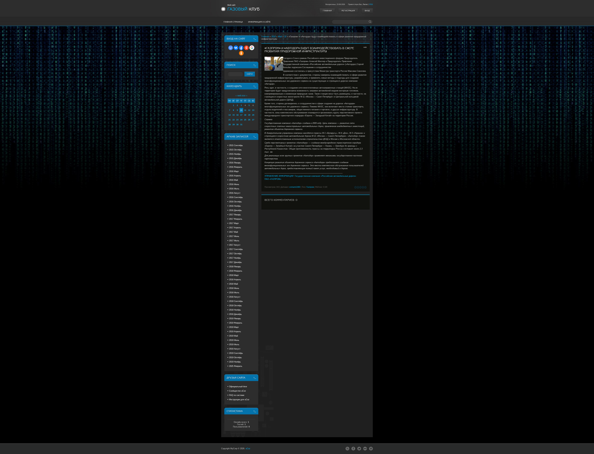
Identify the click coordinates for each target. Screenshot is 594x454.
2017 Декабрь (235, 262)
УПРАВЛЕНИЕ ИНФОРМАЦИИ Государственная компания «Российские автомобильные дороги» (310, 176)
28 (229, 125)
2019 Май (233, 336)
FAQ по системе (236, 395)
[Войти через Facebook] (241, 47)
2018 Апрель (235, 279)
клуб (243, 9)
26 (249, 120)
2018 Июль (234, 292)
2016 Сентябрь (236, 197)
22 (233, 120)
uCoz (248, 448)
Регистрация (348, 11)
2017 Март (234, 223)
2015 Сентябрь (236, 145)
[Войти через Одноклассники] (241, 53)
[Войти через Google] (251, 47)
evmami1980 (294, 187)
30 (237, 125)
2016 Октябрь (235, 201)
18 (245, 115)
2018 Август (234, 297)
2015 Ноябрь (235, 154)
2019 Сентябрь (236, 353)
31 (241, 125)
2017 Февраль (235, 219)
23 (237, 120)
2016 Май (233, 180)
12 (249, 110)
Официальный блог (238, 386)
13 (253, 110)
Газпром (310, 187)
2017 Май (233, 232)
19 (249, 115)
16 (237, 115)
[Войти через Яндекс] (246, 47)
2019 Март (234, 327)
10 (285, 36)
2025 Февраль (235, 366)
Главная (327, 11)
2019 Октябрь (235, 357)
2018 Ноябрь (235, 310)
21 (229, 120)
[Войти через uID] (230, 47)
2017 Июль (234, 240)
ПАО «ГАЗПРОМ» (273, 179)
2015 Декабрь (235, 158)
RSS (371, 4)
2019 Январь (235, 318)
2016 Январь (235, 163)
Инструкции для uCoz (239, 399)
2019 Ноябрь (235, 362)
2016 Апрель (235, 176)
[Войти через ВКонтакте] (236, 47)
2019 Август (234, 349)
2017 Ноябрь (235, 258)
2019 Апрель (235, 331)
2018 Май (233, 284)
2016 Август (234, 193)
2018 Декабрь (235, 314)
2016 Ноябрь (235, 206)
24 (241, 120)
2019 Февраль (235, 323)
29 (233, 125)
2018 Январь (235, 266)
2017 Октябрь (235, 253)
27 (253, 120)
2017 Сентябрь (236, 249)
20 (253, 115)
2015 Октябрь (235, 150)
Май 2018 (241, 96)
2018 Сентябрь (236, 301)
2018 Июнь (234, 288)
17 (241, 115)
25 (245, 120)
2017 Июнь (234, 236)
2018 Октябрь (235, 305)
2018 (273, 36)
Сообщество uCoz (237, 391)
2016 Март (234, 171)
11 (245, 110)
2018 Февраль (235, 271)
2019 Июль (234, 344)
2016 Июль (234, 189)
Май (280, 36)
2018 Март (234, 275)
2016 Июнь (234, 184)
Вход (367, 11)
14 (229, 115)
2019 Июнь (234, 340)
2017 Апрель (235, 227)
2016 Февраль (235, 167)
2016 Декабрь (235, 210)
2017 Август (234, 245)
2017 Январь (235, 214)
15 (233, 115)
